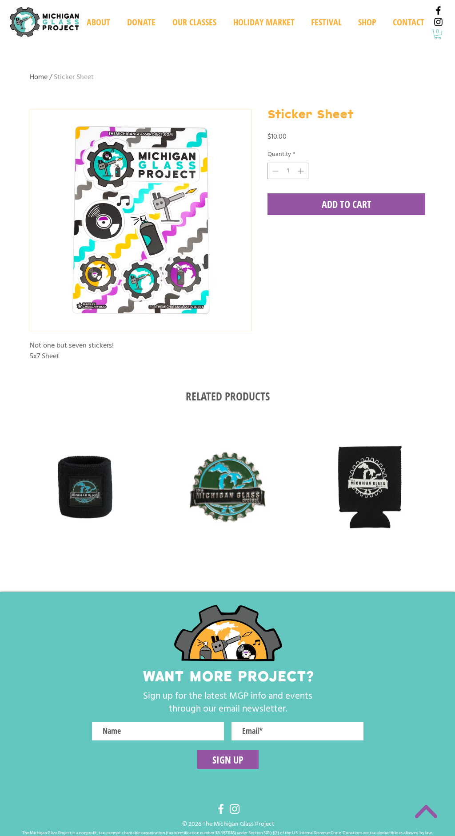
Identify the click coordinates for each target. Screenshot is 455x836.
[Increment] (301, 171)
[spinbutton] (288, 171)
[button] (326, 22)
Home (39, 77)
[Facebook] (438, 10)
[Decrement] (274, 171)
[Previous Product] (5, 486)
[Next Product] (449, 486)
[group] (227, 487)
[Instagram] (438, 22)
